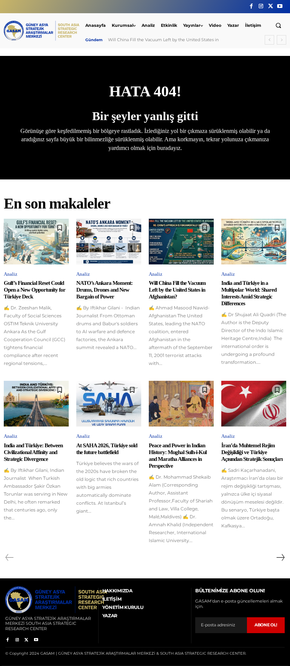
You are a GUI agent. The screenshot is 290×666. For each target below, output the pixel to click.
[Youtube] (280, 6)
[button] (278, 25)
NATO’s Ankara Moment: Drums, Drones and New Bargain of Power (104, 290)
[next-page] (280, 557)
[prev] (269, 40)
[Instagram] (260, 6)
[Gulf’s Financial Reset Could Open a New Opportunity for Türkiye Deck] (36, 241)
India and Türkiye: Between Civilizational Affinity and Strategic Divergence (33, 452)
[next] (281, 40)
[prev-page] (9, 557)
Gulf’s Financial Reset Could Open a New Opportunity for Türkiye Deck (34, 290)
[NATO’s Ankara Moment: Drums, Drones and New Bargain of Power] (108, 241)
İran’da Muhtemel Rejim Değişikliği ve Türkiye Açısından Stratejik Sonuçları (251, 452)
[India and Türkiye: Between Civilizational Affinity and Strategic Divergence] (36, 403)
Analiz (10, 274)
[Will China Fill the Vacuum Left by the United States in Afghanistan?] (181, 241)
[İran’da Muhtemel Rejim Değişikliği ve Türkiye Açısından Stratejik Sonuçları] (253, 403)
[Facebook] (251, 6)
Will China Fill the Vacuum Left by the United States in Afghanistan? (177, 290)
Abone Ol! (266, 624)
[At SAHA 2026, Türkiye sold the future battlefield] (108, 403)
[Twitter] (270, 6)
